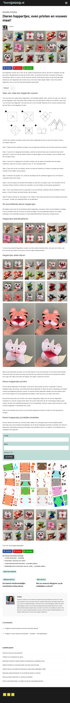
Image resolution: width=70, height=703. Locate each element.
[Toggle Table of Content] (11, 88)
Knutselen (6, 12)
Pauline (19, 597)
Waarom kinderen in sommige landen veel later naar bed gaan (21, 665)
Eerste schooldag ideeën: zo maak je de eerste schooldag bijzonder (23, 681)
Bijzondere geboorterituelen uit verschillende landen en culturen (21, 673)
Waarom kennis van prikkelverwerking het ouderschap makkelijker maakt (24, 669)
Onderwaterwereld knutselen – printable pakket (21, 563)
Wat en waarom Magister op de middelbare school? (49, 584)
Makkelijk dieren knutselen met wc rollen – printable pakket (25, 566)
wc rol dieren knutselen (16, 545)
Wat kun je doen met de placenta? (13, 653)
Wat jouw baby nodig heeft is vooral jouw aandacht (18, 677)
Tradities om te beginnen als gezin (13, 657)
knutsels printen (10, 571)
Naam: (6, 444)
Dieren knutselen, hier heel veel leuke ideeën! (24, 628)
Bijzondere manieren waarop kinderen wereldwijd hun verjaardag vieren (24, 661)
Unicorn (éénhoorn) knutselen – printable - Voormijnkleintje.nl (29, 633)
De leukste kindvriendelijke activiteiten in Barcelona (14, 584)
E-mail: (6, 436)
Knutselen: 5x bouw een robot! (15, 561)
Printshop (13, 12)
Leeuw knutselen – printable (14, 558)
